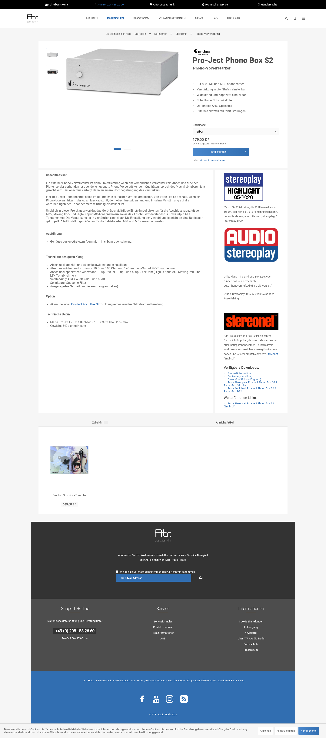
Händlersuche (268, 4)
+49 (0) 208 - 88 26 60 (111, 4)
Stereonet (272, 354)
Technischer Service (216, 4)
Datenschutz (251, 644)
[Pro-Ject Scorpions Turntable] (69, 460)
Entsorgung (251, 627)
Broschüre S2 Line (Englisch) (244, 379)
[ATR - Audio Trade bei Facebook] (142, 700)
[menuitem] (92, 18)
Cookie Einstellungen (251, 621)
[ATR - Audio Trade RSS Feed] (184, 700)
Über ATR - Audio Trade (251, 638)
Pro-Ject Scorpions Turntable (70, 495)
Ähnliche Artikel (225, 422)
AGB (163, 638)
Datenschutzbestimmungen (149, 571)
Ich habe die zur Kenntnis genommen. (157, 571)
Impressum (251, 649)
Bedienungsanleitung (239, 376)
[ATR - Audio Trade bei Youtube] (156, 700)
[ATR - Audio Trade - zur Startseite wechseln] (32, 18)
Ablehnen (265, 730)
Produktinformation (239, 373)
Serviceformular (163, 621)
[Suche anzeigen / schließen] (287, 18)
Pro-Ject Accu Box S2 (85, 304)
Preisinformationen (163, 632)
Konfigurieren (309, 730)
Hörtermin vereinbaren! (211, 160)
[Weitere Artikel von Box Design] (202, 52)
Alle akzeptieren (286, 730)
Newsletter (251, 632)
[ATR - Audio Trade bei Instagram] (169, 700)
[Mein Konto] (295, 18)
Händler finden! (218, 151)
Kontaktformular (163, 627)
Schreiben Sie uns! (58, 4)
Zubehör (99, 422)
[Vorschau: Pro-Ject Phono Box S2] (52, 54)
